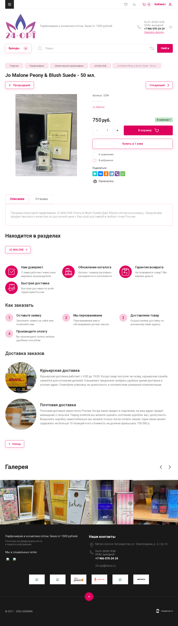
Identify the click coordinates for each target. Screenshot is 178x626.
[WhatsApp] (122, 173)
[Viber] (117, 173)
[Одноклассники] (106, 173)
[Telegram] (111, 173)
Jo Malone (98, 107)
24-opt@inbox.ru (105, 565)
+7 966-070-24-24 (154, 28)
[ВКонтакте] (100, 173)
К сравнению (106, 154)
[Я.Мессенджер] (94, 173)
